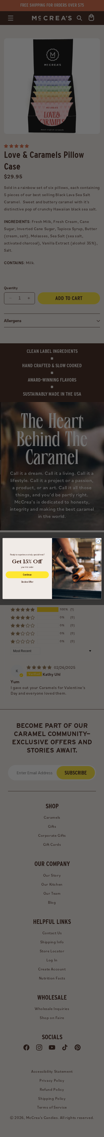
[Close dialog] (98, 541)
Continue (27, 574)
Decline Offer (27, 581)
